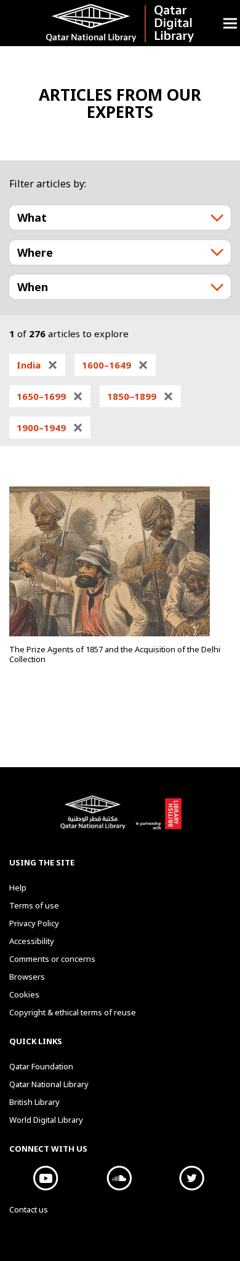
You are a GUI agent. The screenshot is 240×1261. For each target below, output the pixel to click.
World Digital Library (46, 1119)
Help (17, 887)
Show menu (230, 23)
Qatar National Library (94, 818)
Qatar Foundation (41, 1066)
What (32, 217)
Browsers (27, 976)
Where (35, 252)
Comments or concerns (52, 958)
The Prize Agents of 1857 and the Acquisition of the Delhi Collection (114, 654)
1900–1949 (50, 427)
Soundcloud (119, 1178)
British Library (158, 818)
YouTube (45, 1178)
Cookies (24, 994)
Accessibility (31, 941)
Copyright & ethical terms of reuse (72, 1012)
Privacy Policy (34, 923)
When (32, 286)
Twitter (192, 1178)
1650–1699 (50, 396)
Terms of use (34, 905)
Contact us (28, 1209)
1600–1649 (115, 365)
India (37, 365)
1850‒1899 (140, 396)
